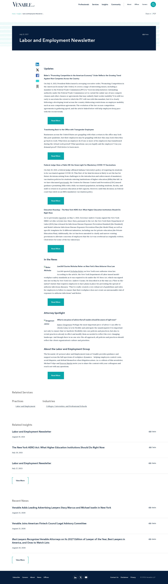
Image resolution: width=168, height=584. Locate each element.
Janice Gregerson (64, 325)
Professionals (83, 4)
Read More (55, 121)
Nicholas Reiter (76, 271)
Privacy (133, 577)
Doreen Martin (66, 363)
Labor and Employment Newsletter (31, 431)
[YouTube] (86, 577)
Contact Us (114, 577)
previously (64, 182)
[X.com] (80, 577)
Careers (144, 4)
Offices (136, 4)
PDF (154, 14)
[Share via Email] (37, 81)
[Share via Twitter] (37, 70)
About (129, 4)
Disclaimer (124, 577)
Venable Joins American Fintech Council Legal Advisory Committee (49, 523)
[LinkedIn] (75, 577)
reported (62, 218)
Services (95, 4)
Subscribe (16, 577)
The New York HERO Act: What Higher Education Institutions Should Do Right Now (58, 447)
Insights (105, 4)
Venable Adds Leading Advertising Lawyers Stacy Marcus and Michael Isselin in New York (61, 507)
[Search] (153, 4)
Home (13, 13)
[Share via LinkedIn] (37, 64)
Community (116, 4)
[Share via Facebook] (37, 75)
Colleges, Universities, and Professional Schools (66, 406)
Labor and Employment (25, 406)
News (39, 577)
